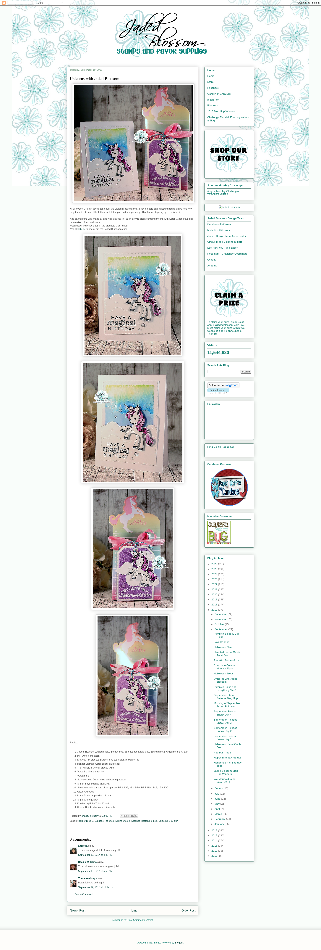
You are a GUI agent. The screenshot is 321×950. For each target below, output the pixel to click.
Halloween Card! (223, 647)
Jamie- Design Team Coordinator (226, 235)
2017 (214, 609)
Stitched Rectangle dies (144, 820)
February (220, 818)
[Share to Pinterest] (136, 816)
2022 (214, 584)
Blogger (179, 942)
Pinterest (212, 105)
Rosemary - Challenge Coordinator (227, 253)
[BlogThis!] (125, 816)
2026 (214, 563)
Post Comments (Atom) (140, 920)
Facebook (213, 87)
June (218, 798)
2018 (214, 604)
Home (133, 910)
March (219, 813)
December (221, 614)
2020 (214, 594)
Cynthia (211, 259)
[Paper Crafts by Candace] (229, 504)
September (221, 629)
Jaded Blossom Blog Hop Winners (226, 772)
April (218, 808)
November (221, 619)
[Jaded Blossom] (229, 206)
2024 (214, 574)
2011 (214, 855)
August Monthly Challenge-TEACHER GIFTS (223, 193)
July (217, 793)
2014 (214, 840)
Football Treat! (222, 752)
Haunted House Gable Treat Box (227, 654)
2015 (214, 835)
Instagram (213, 99)
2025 (214, 569)
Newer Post (77, 910)
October (220, 624)
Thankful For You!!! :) (226, 660)
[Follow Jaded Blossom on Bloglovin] (223, 386)
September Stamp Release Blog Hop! (226, 697)
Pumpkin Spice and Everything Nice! (225, 688)
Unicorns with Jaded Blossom (226, 680)
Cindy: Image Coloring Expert (224, 241)
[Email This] (122, 816)
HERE (81, 229)
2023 (214, 579)
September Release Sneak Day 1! (225, 737)
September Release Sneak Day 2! (225, 729)
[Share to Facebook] (132, 816)
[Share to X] (129, 816)
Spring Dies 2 (122, 820)
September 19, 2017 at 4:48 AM (95, 854)
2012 (214, 850)
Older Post (188, 910)
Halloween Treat (223, 673)
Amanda (212, 265)
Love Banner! (222, 641)
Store (210, 81)
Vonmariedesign (87, 878)
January (220, 823)
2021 (214, 589)
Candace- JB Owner (219, 224)
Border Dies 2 (85, 820)
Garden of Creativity (219, 93)
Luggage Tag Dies (104, 820)
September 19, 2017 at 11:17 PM (96, 887)
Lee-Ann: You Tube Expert (222, 247)
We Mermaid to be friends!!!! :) (225, 780)
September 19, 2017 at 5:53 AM (95, 871)
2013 (214, 845)
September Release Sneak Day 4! (225, 713)
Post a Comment (83, 894)
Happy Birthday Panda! (227, 757)
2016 (214, 830)
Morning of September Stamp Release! (227, 705)
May (217, 803)
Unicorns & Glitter (168, 820)
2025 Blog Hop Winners (221, 111)
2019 (214, 599)
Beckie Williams (87, 862)
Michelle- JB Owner (218, 230)
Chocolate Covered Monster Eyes (225, 667)
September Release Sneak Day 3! (225, 721)
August (219, 788)
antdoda (82, 845)
